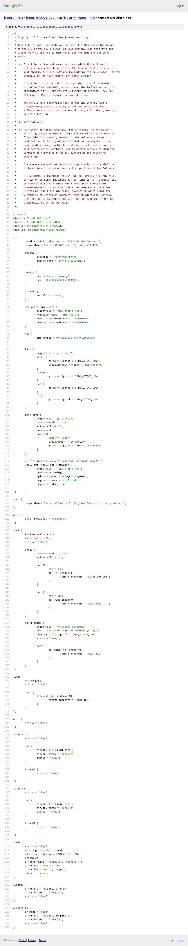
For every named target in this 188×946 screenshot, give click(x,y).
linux (19, 18)
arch (62, 18)
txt (172, 940)
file (79, 26)
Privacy (32, 940)
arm (72, 18)
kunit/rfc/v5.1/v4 (39, 18)
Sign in (180, 6)
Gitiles (22, 940)
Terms (42, 940)
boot (82, 18)
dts (92, 18)
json (181, 940)
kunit (8, 18)
